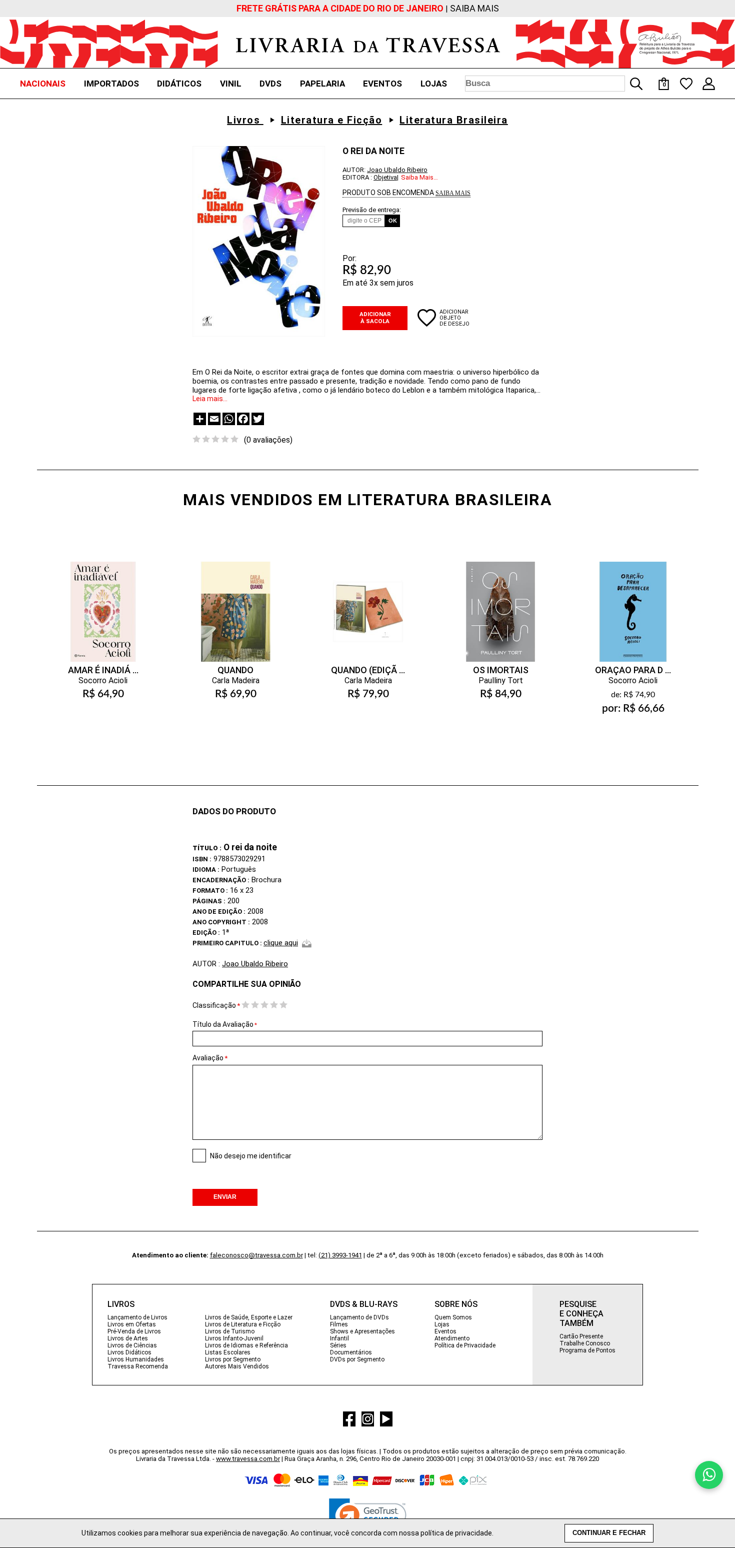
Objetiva (385, 177)
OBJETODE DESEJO (455, 321)
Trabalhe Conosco (585, 1343)
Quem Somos (453, 1317)
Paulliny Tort (500, 680)
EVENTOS (382, 84)
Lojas (442, 1324)
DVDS (271, 84)
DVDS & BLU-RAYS (364, 1304)
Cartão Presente (581, 1336)
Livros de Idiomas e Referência (246, 1345)
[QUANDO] (236, 602)
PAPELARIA (322, 84)
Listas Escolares (227, 1352)
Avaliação (208, 1058)
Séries (338, 1345)
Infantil (339, 1338)
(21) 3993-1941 (340, 1255)
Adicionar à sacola (375, 318)
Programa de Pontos (588, 1350)
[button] (368, 1517)
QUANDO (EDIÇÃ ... (368, 670)
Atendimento (452, 1338)
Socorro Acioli (103, 680)
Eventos (445, 1331)
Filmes (339, 1324)
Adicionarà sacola (103, 732)
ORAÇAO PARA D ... (633, 670)
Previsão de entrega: (371, 210)
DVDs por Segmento (357, 1359)
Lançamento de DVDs (359, 1317)
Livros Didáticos (130, 1352)
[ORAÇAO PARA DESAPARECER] (633, 602)
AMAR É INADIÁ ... (103, 670)
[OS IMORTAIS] (500, 602)
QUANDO (236, 670)
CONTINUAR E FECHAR (609, 1532)
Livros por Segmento (232, 1359)
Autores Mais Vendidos (237, 1366)
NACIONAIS (43, 84)
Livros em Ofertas (132, 1324)
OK (392, 221)
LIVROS (121, 1304)
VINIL (231, 84)
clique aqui (281, 942)
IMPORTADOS (111, 84)
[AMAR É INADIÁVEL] (103, 602)
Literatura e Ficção (331, 120)
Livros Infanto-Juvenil (234, 1338)
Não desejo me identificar (251, 1156)
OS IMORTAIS (500, 670)
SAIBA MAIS (474, 8)
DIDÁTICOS (179, 84)
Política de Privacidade (465, 1345)
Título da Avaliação (224, 1024)
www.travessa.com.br (248, 1458)
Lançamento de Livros (138, 1317)
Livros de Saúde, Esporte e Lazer (248, 1317)
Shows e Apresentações (362, 1331)
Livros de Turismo (229, 1331)
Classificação (214, 1005)
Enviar (225, 1197)
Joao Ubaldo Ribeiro (397, 170)
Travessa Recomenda (138, 1366)
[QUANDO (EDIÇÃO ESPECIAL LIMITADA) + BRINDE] (368, 602)
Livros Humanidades (136, 1359)
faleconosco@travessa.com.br (256, 1255)
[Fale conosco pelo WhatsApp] (709, 1475)
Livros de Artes (128, 1338)
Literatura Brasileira (454, 120)
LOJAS (433, 84)
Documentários (351, 1352)
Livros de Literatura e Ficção (242, 1324)
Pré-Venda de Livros (134, 1331)
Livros (245, 120)
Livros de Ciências (132, 1345)
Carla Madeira (236, 680)
